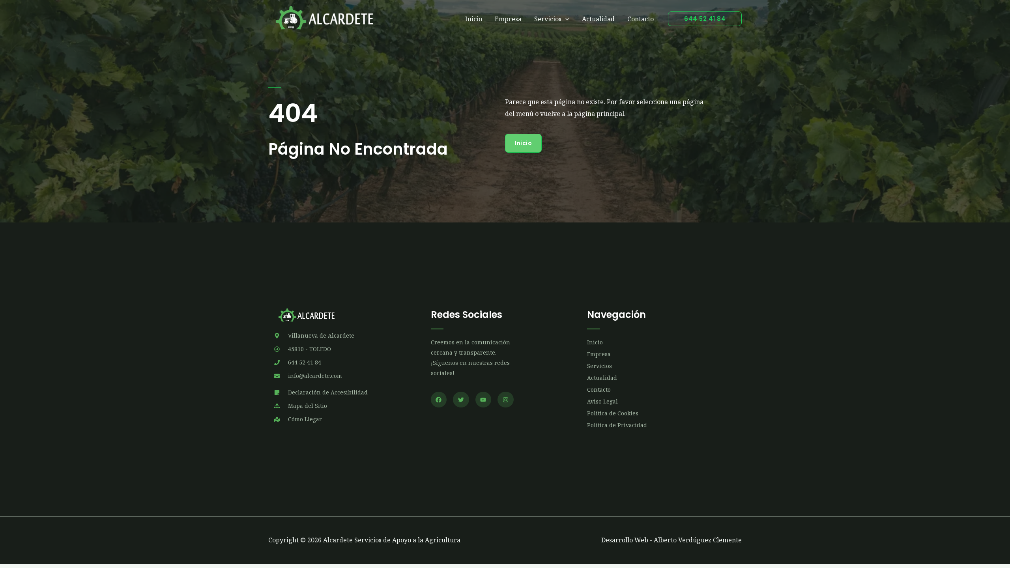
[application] (565, 19)
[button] (705, 18)
